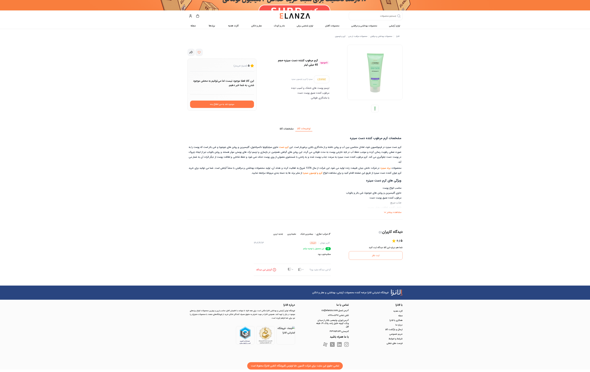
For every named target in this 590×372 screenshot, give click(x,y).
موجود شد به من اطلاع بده (222, 104)
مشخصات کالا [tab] (286, 129)
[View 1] (375, 108)
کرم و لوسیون (340, 36)
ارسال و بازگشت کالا (394, 329)
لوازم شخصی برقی (305, 25)
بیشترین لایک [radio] (306, 234)
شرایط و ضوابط (396, 338)
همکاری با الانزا (396, 320)
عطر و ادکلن (256, 25)
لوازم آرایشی (394, 25)
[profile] (190, 16)
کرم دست (284, 147)
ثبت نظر (376, 255)
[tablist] (295, 129)
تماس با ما (342, 305)
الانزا (397, 36)
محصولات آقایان (332, 25)
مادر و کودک (279, 25)
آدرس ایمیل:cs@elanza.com (335, 310)
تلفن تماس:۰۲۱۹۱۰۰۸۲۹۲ (338, 315)
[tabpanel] (295, 173)
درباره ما (399, 324)
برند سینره (385, 168)
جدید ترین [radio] (278, 234)
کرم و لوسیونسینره (299, 79)
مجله (193, 26)
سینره (311, 79)
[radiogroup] (284, 234)
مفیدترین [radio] (291, 234)
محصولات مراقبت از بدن (357, 36)
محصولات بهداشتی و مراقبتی (364, 25)
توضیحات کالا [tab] (304, 128)
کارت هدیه (398, 311)
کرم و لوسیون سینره (312, 173)
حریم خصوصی (396, 334)
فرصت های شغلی (395, 343)
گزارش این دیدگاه (264, 269)
